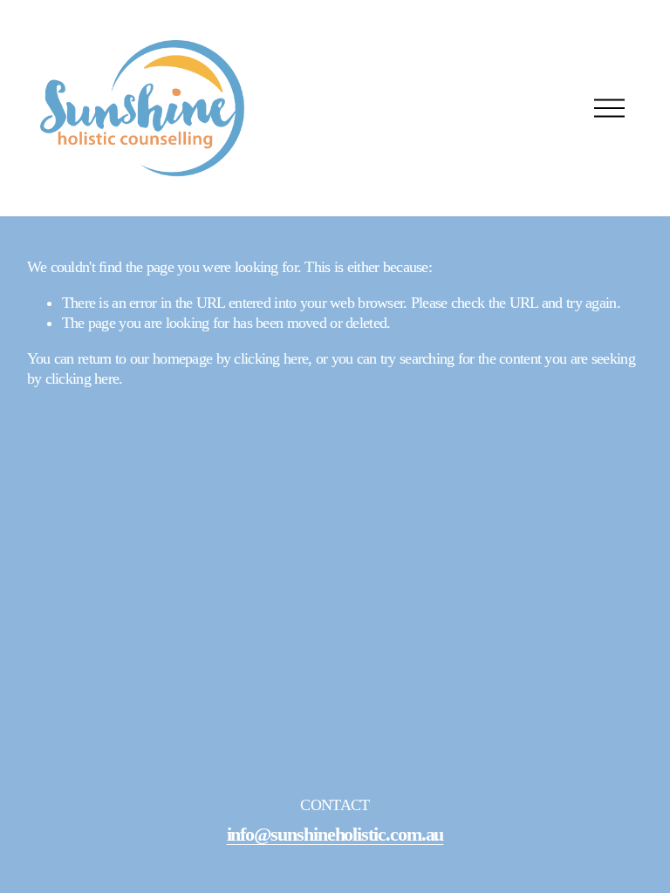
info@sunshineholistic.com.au (335, 835)
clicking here (271, 358)
